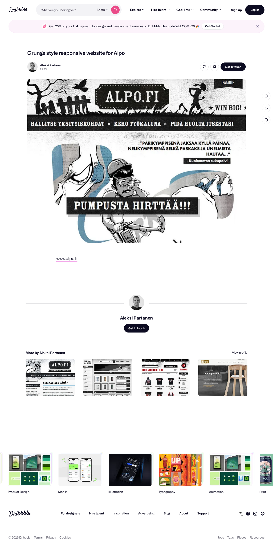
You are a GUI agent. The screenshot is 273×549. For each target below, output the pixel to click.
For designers (70, 513)
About (183, 513)
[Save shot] (214, 66)
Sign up (236, 10)
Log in (255, 10)
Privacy (51, 537)
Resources (257, 537)
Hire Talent (158, 10)
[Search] (115, 10)
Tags (230, 537)
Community (209, 10)
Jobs (221, 537)
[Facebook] (248, 513)
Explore (135, 10)
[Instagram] (255, 513)
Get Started (212, 26)
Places (241, 537)
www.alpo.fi (66, 258)
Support (203, 513)
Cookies (65, 537)
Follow (43, 68)
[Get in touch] (49, 388)
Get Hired (183, 10)
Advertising (146, 513)
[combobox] (65, 10)
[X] (241, 513)
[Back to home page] (18, 9)
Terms (38, 537)
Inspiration (121, 513)
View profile (239, 352)
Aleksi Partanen (51, 65)
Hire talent (96, 513)
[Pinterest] (262, 513)
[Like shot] (204, 66)
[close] (257, 26)
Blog (167, 513)
